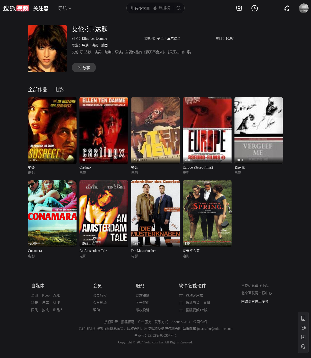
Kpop (46, 295)
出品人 (58, 310)
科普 (34, 303)
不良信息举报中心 (254, 286)
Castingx (85, 167)
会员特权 (100, 295)
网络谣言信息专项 (254, 301)
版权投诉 (142, 310)
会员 (97, 285)
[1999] (103, 183)
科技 (56, 303)
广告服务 (144, 322)
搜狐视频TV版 (196, 310)
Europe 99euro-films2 (198, 167)
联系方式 (161, 322)
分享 (86, 68)
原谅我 (239, 167)
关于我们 (142, 303)
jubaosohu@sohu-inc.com (215, 329)
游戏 (56, 295)
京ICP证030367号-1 (162, 335)
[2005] (52, 100)
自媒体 (37, 285)
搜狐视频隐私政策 (110, 329)
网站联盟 (142, 295)
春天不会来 (191, 251)
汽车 (45, 303)
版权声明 (134, 329)
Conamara (35, 251)
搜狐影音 (192, 303)
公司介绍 (200, 322)
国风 (34, 310)
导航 (62, 8)
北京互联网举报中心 (256, 293)
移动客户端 (194, 295)
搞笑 (45, 310)
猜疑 (31, 167)
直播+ (207, 303)
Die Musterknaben (143, 251)
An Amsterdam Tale (93, 251)
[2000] (52, 183)
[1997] (155, 183)
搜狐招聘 (128, 322)
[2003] (155, 100)
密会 (134, 167)
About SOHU (180, 322)
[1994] (207, 183)
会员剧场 (100, 303)
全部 (34, 295)
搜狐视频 (16, 8)
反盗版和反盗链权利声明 (162, 329)
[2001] (258, 100)
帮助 (96, 310)
